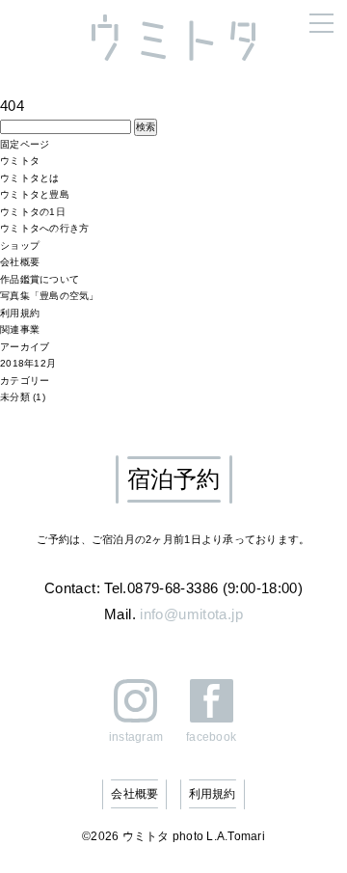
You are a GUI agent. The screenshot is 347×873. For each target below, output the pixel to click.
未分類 (15, 397)
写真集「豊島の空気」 (49, 295)
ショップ (20, 245)
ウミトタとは (30, 178)
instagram (136, 736)
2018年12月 (28, 363)
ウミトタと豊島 (34, 194)
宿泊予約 (174, 479)
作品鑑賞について (39, 279)
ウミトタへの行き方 (44, 228)
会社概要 (20, 262)
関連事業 (20, 329)
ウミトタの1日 (33, 211)
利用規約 (20, 313)
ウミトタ (20, 160)
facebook (211, 736)
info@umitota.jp (191, 614)
